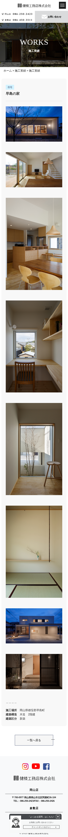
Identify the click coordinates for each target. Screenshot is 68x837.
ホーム (7, 70)
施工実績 (20, 70)
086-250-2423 (27, 801)
